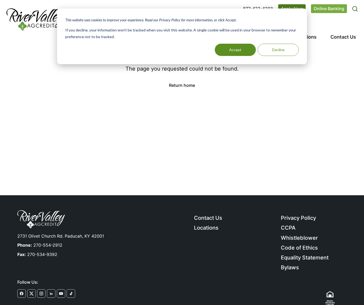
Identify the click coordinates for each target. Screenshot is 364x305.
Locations (206, 228)
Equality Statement (305, 257)
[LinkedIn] (51, 293)
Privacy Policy (298, 218)
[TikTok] (71, 293)
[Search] (355, 8)
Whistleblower (299, 238)
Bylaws (290, 267)
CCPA (288, 228)
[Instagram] (41, 293)
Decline (278, 49)
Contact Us (343, 37)
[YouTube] (61, 293)
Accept (235, 49)
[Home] (35, 19)
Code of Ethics (299, 248)
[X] (31, 293)
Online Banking (329, 8)
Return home (182, 85)
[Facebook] (21, 293)
